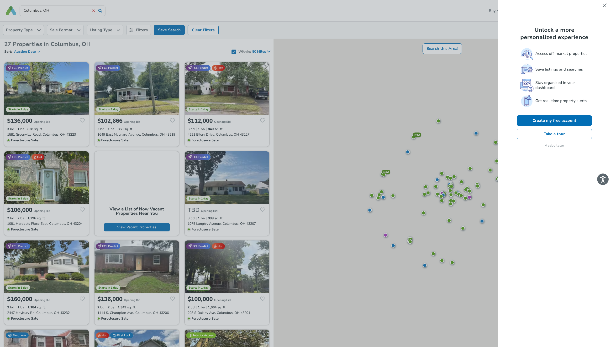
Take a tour (554, 134)
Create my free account (554, 120)
